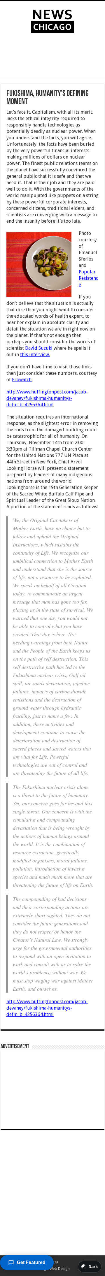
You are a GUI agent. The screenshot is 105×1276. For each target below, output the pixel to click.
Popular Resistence (88, 278)
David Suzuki (38, 348)
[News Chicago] (52, 20)
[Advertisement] (52, 56)
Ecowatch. (22, 379)
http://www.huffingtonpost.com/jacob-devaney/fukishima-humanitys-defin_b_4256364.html (47, 398)
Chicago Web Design (52, 1268)
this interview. (35, 354)
